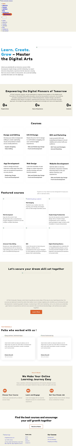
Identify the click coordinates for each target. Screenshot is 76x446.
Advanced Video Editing (9, 244)
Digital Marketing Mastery (56, 244)
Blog (3, 10)
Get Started (7, 14)
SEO (27, 244)
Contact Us (5, 12)
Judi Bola (4, 9)
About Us (5, 5)
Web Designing (30, 202)
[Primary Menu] (4, 17)
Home (3, 3)
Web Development (8, 214)
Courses (4, 7)
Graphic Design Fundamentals (57, 214)
